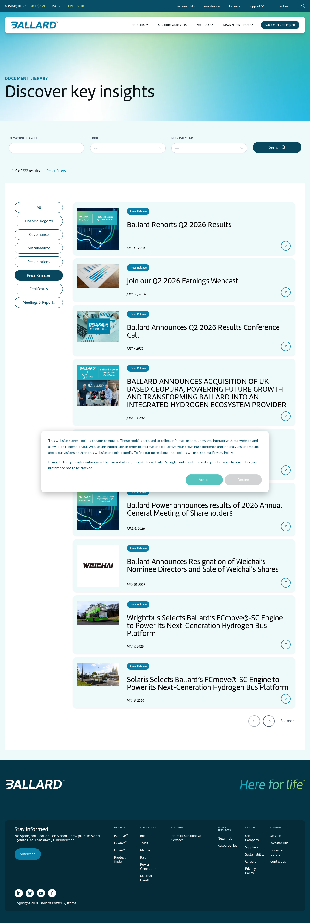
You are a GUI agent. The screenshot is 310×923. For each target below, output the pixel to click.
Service (275, 836)
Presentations (38, 261)
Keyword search (23, 138)
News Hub (225, 838)
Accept (204, 479)
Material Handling (146, 878)
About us (250, 827)
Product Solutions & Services (186, 838)
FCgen (119, 850)
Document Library (278, 852)
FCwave (120, 842)
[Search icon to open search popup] (303, 6)
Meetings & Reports (39, 302)
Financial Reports (39, 221)
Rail (143, 857)
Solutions (177, 827)
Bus (142, 836)
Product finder (120, 859)
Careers (250, 861)
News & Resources (224, 829)
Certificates (39, 288)
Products (120, 827)
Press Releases (39, 275)
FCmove (121, 835)
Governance (39, 234)
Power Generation (148, 866)
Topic (94, 138)
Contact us (278, 861)
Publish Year (182, 138)
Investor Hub (279, 843)
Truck (144, 843)
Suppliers (251, 847)
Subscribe (28, 854)
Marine (145, 850)
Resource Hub (228, 845)
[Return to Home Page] (35, 25)
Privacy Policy (222, 452)
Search (274, 147)
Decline (243, 479)
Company (275, 827)
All (39, 207)
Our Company (252, 838)
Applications (148, 827)
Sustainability (39, 248)
